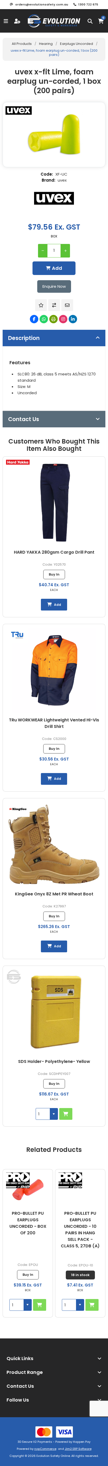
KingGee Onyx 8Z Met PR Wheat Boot (54, 894)
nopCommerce (45, 1449)
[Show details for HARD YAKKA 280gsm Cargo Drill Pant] (54, 502)
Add (57, 268)
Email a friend (67, 305)
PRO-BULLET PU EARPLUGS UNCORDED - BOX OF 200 (27, 1223)
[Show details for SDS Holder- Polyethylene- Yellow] (54, 1012)
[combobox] (43, 1114)
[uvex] (54, 198)
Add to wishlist (41, 305)
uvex (62, 180)
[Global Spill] (14, 977)
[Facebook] (34, 319)
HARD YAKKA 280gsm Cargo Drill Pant (54, 552)
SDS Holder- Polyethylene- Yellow (54, 1061)
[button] (54, 1114)
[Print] (53, 319)
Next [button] (101, 1145)
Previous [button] (6, 1145)
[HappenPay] (54, 1432)
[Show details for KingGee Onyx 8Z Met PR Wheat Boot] (54, 844)
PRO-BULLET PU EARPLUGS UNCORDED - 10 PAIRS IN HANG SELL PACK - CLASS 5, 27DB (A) (80, 1229)
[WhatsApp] (44, 319)
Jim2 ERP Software (78, 1449)
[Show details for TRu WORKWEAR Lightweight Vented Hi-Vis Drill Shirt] (54, 670)
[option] (28, 1243)
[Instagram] (63, 319)
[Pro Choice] (18, 1180)
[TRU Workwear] (17, 635)
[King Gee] (18, 809)
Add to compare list (54, 305)
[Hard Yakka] (18, 463)
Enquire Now (54, 286)
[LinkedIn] (73, 319)
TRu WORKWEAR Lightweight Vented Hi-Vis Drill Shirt (54, 723)
